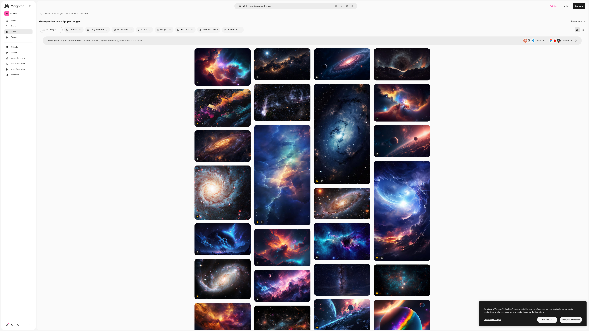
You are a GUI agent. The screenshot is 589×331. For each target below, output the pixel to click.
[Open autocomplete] (239, 6)
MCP (539, 40)
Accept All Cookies (570, 319)
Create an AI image (53, 13)
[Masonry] (577, 29)
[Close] (576, 40)
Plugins (566, 40)
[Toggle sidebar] (30, 6)
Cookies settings (492, 319)
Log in (565, 6)
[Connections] (6, 324)
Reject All (547, 319)
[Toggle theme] (17, 324)
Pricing (553, 6)
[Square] (582, 29)
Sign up (579, 6)
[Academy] (12, 324)
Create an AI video (78, 13)
